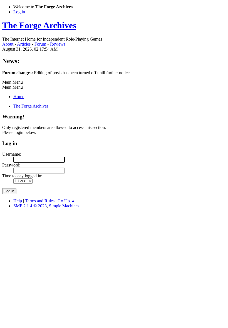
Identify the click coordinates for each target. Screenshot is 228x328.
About (7, 44)
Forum (40, 44)
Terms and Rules (39, 200)
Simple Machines (64, 205)
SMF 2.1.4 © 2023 (30, 205)
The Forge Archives (39, 25)
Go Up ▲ (66, 200)
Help (17, 200)
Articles (24, 44)
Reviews (57, 44)
